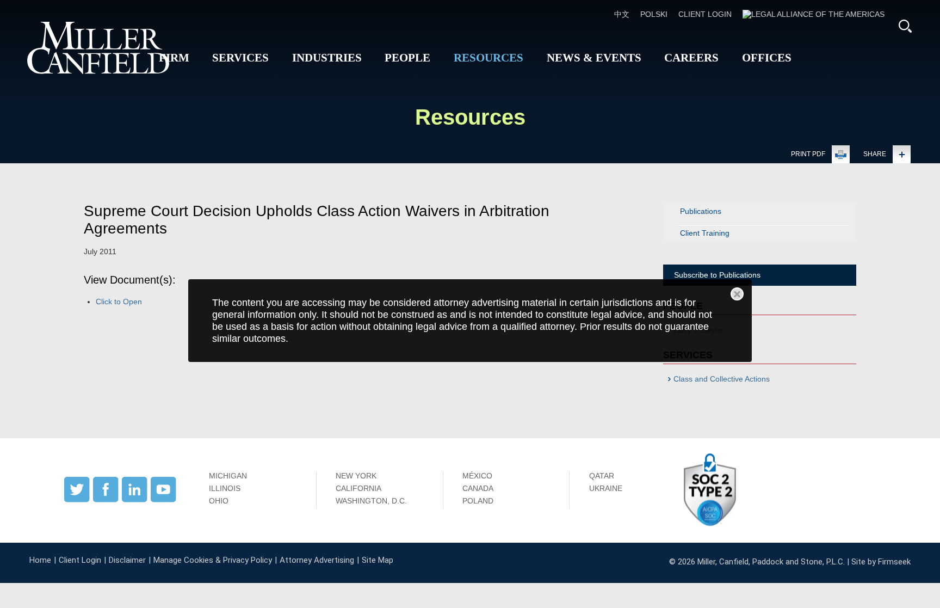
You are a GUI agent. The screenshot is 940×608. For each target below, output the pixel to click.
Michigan (228, 475)
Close (737, 293)
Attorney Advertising (317, 560)
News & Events (594, 57)
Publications (700, 211)
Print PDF (808, 154)
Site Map (377, 560)
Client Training (704, 233)
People (407, 57)
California (358, 488)
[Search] (905, 26)
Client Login (705, 14)
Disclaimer (127, 560)
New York (356, 475)
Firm (174, 57)
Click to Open (119, 301)
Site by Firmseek (881, 562)
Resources (488, 57)
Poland (477, 500)
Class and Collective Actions (721, 378)
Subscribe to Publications (717, 275)
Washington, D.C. (371, 500)
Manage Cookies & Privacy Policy (212, 560)
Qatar (601, 475)
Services (240, 57)
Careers (691, 57)
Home (40, 560)
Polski (653, 14)
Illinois (224, 488)
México (477, 475)
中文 (621, 14)
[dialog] (470, 321)
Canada (477, 488)
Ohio (218, 500)
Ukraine (605, 488)
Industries (327, 57)
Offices (766, 57)
